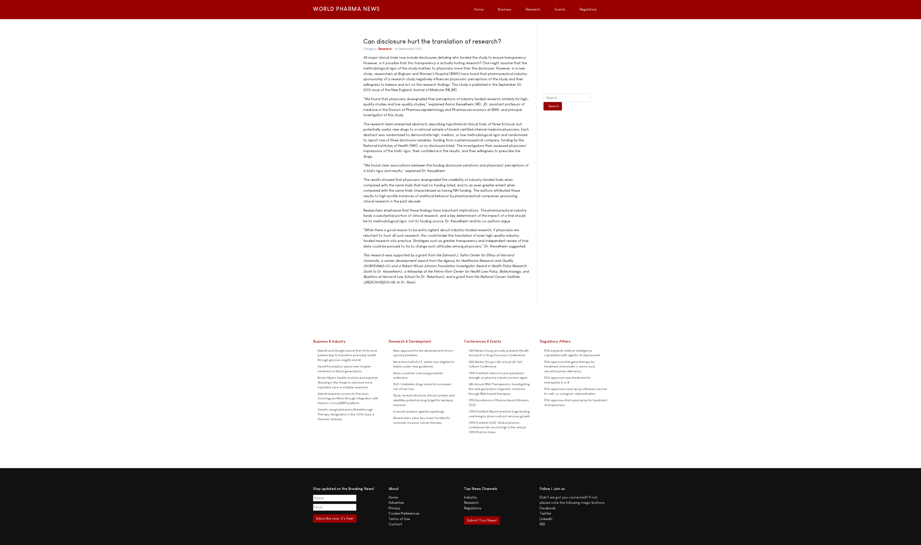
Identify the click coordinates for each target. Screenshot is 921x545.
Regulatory (472, 508)
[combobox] (567, 97)
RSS (542, 524)
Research (385, 49)
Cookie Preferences (404, 513)
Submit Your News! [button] (482, 520)
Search (553, 106)
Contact (395, 524)
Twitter (545, 513)
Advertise (396, 502)
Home (393, 497)
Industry (470, 497)
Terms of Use (399, 519)
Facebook (547, 508)
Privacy (394, 508)
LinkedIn (546, 519)
